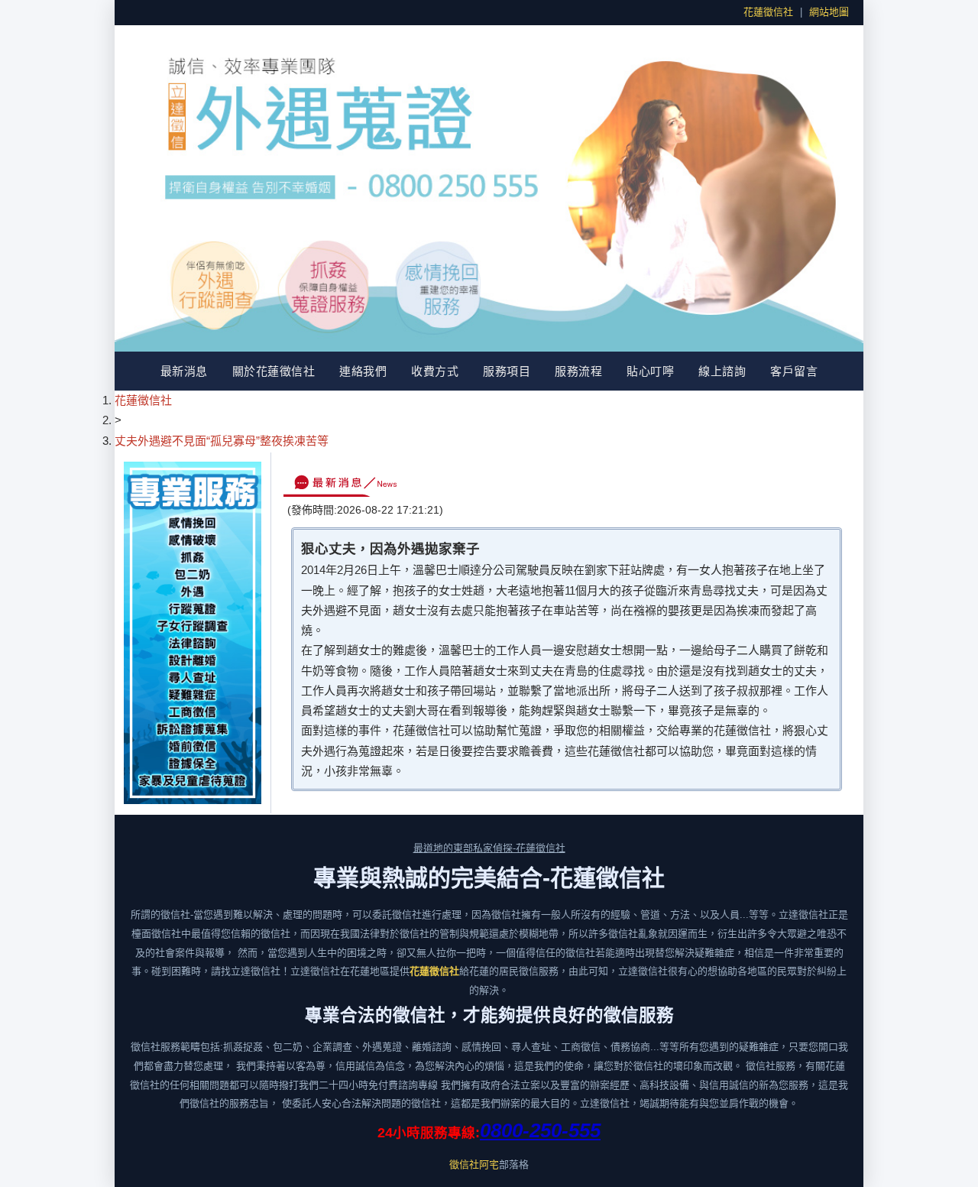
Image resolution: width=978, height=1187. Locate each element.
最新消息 (184, 371)
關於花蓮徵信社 (274, 371)
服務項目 (506, 371)
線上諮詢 (722, 371)
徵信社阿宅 (474, 1164)
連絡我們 (363, 371)
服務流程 (578, 371)
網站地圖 (829, 12)
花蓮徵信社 (768, 12)
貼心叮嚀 (650, 371)
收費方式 (434, 371)
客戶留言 (794, 371)
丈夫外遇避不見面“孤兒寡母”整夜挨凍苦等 (222, 440)
